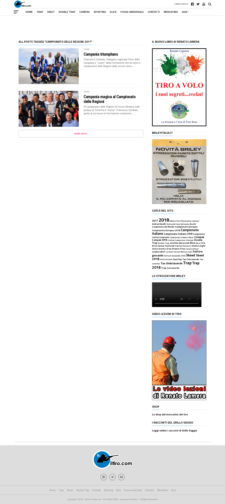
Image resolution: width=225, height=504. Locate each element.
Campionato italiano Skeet (182, 237)
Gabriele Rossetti (183, 245)
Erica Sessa (158, 246)
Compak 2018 (159, 240)
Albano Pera (175, 220)
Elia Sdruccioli (181, 243)
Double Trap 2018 (166, 243)
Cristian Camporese (176, 240)
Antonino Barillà (188, 224)
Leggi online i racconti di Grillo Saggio (174, 430)
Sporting (100, 12)
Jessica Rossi (192, 248)
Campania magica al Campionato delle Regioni (110, 99)
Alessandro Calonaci (190, 220)
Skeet (51, 12)
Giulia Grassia (159, 248)
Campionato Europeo (186, 227)
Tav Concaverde (190, 259)
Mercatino (171, 12)
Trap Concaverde (170, 268)
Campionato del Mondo (163, 226)
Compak (84, 12)
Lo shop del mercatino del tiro (170, 414)
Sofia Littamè (166, 259)
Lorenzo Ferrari (173, 251)
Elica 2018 (200, 243)
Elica (113, 12)
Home (29, 12)
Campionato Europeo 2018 (166, 230)
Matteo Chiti (186, 251)
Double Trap (67, 12)
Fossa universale (132, 12)
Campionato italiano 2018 (178, 234)
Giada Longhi (198, 245)
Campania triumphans (101, 54)
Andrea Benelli (159, 224)
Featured (169, 245)
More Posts (80, 133)
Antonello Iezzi (173, 224)
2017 (155, 221)
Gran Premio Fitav (175, 248)
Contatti (154, 12)
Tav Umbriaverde (172, 263)
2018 (164, 219)
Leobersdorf (158, 251)
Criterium (190, 240)
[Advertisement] (112, 25)
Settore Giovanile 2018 (174, 255)
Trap (40, 12)
